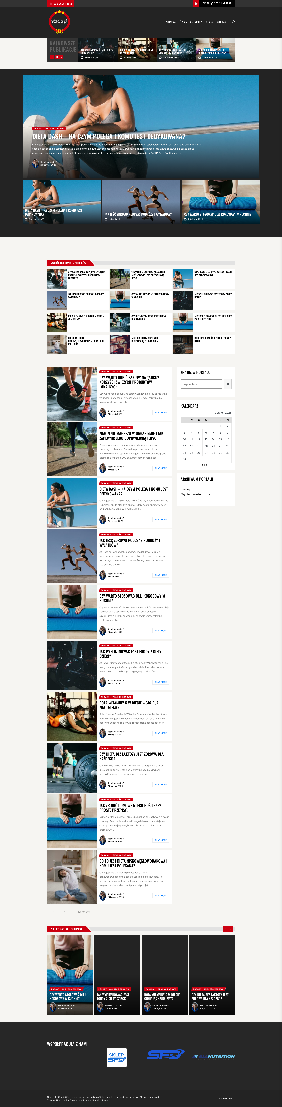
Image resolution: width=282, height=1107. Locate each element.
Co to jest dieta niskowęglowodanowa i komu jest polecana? (86, 341)
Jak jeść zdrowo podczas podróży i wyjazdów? (86, 295)
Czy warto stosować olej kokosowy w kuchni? (150, 295)
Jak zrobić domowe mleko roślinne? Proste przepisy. (213, 317)
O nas (209, 22)
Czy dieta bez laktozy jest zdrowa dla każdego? (148, 317)
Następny (84, 912)
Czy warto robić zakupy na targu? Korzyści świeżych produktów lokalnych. (86, 275)
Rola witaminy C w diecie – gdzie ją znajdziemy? (86, 317)
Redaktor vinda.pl (116, 411)
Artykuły (196, 22)
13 (65, 912)
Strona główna (176, 22)
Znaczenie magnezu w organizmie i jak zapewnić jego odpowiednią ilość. (148, 275)
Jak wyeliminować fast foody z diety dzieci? (213, 295)
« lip (204, 464)
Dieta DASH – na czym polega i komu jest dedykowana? (213, 273)
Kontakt (222, 22)
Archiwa (186, 489)
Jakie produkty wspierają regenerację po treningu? (144, 339)
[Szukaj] (228, 384)
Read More (161, 412)
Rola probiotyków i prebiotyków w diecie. (212, 339)
